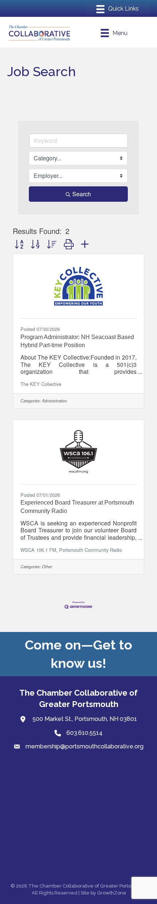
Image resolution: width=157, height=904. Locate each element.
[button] (19, 244)
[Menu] (117, 9)
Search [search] (81, 194)
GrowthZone (111, 893)
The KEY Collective (40, 384)
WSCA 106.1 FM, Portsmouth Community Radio (71, 550)
